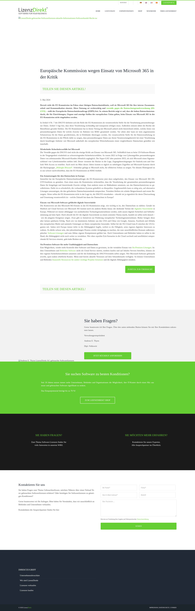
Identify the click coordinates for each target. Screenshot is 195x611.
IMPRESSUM (153, 607)
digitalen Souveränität (144, 209)
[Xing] (146, 89)
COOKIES (173, 607)
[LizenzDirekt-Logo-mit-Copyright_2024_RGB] (33, 8)
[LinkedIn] (137, 89)
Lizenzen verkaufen (28, 585)
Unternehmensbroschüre (30, 575)
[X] (133, 89)
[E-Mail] (150, 89)
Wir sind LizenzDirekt (29, 580)
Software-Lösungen (56, 233)
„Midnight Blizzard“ (64, 167)
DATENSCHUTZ (164, 607)
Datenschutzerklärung (143, 519)
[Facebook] (128, 89)
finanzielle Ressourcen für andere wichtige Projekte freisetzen (77, 260)
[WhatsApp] (141, 89)
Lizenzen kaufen (26, 590)
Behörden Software (68, 250)
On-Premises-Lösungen (141, 247)
